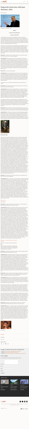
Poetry (11, 385)
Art (1, 385)
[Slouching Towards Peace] (5, 382)
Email (2, 368)
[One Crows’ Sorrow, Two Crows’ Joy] (24, 382)
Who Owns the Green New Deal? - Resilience (11, 352)
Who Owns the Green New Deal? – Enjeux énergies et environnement (15, 353)
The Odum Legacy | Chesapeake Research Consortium (13, 351)
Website (2, 370)
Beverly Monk (3, 389)
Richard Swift (2, 334)
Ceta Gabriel (22, 389)
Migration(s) (2, 337)
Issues (24, 1)
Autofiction (22, 385)
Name (2, 366)
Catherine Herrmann (13, 389)
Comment (2, 364)
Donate (6, 408)
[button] (27, 1)
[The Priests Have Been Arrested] (14, 382)
